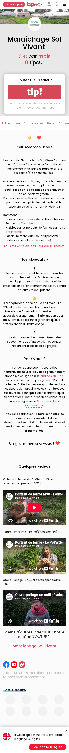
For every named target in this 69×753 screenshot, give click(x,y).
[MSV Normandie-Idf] (6, 664)
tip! (34, 91)
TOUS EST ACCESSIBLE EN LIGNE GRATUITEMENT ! (34, 246)
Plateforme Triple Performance (42, 403)
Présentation (11, 123)
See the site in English (47, 747)
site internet (14, 232)
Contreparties (33, 123)
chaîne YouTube (51, 376)
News (51, 123)
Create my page (14, 4)
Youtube (27, 223)
